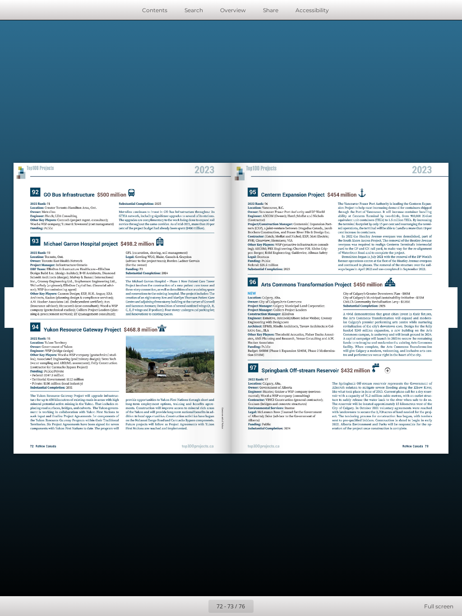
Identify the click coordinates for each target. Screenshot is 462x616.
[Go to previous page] (198, 606)
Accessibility (312, 10)
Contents (154, 10)
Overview (233, 10)
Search (194, 10)
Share (270, 10)
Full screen (438, 606)
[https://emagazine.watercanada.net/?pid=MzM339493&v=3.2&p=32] (322, 370)
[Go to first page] (179, 606)
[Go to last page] (283, 606)
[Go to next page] (263, 606)
